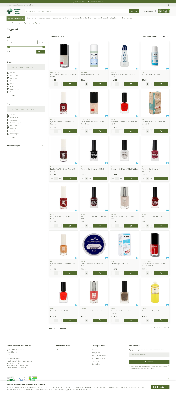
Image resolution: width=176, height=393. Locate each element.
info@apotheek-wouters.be (24, 361)
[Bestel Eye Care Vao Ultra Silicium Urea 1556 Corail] (70, 273)
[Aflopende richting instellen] (168, 36)
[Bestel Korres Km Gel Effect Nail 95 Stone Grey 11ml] (131, 320)
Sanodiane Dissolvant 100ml (90, 74)
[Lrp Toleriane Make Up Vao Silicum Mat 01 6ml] (63, 55)
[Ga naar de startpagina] (14, 11)
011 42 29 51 (17, 359)
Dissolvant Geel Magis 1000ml (151, 311)
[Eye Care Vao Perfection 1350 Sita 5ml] (94, 292)
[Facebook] (167, 379)
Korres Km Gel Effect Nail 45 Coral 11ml (63, 311)
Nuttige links (96, 353)
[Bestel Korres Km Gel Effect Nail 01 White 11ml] (131, 178)
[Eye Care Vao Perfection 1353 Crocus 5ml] (124, 197)
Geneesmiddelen (44, 18)
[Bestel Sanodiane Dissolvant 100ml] (100, 84)
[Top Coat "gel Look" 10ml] (124, 245)
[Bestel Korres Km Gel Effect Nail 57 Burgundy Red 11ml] (100, 226)
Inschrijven (149, 362)
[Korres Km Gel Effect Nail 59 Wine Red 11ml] (155, 197)
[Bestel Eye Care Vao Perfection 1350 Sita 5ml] (100, 320)
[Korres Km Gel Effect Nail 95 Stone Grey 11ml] (124, 292)
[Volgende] (168, 328)
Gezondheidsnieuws (19, 5)
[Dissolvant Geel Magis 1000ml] (155, 292)
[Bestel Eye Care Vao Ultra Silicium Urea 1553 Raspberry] (70, 131)
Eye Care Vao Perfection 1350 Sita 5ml (93, 311)
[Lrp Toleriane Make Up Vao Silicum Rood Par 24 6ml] (155, 245)
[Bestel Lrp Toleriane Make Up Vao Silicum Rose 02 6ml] (100, 131)
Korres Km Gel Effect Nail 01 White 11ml (124, 169)
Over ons (95, 350)
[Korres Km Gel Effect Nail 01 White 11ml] (124, 150)
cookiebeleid (87, 389)
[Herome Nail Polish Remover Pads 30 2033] (94, 245)
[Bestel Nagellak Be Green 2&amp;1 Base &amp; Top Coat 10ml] (161, 131)
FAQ (57, 350)
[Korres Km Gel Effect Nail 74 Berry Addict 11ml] (155, 150)
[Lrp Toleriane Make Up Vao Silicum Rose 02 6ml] (94, 103)
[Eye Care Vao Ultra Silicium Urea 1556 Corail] (63, 245)
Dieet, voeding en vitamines (82, 18)
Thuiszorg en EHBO (126, 18)
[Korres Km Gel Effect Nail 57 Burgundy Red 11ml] (94, 197)
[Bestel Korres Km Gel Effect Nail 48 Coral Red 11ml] (131, 131)
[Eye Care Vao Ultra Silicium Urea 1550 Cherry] (63, 150)
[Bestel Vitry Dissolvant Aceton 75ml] (161, 84)
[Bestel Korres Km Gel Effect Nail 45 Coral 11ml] (70, 320)
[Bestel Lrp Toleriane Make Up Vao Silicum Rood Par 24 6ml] (161, 273)
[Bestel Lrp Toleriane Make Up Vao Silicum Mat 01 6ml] (70, 84)
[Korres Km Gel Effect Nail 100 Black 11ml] (94, 150)
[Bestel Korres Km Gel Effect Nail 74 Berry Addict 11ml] (161, 178)
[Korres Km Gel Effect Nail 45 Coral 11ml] (63, 292)
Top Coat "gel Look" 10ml (119, 264)
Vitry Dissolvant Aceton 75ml (151, 74)
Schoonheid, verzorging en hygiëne (105, 18)
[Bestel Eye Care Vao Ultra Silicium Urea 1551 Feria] (70, 226)
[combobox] (77, 11)
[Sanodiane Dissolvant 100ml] (94, 55)
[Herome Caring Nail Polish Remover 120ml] (124, 55)
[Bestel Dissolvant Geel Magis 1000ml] (161, 320)
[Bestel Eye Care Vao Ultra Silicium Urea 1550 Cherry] (70, 178)
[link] (152, 328)
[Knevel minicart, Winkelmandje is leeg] (160, 11)
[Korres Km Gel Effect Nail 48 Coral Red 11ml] (124, 103)
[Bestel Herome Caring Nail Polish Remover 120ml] (131, 84)
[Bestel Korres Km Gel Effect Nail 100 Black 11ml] (100, 178)
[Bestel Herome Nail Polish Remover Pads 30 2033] (100, 273)
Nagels (37, 23)
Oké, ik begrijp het (160, 387)
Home (8, 23)
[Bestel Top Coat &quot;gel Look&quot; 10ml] (131, 273)
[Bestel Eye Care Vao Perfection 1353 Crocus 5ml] (131, 226)
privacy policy (149, 368)
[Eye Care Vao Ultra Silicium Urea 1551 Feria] (63, 197)
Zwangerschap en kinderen (61, 18)
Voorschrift (29, 5)
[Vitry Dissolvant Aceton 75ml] (155, 55)
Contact (9, 5)
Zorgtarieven (96, 364)
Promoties (32, 18)
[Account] (156, 11)
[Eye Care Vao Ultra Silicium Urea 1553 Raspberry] (63, 103)
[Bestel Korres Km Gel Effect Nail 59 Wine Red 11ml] (161, 226)
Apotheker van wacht (99, 358)
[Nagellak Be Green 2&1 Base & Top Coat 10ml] (155, 103)
